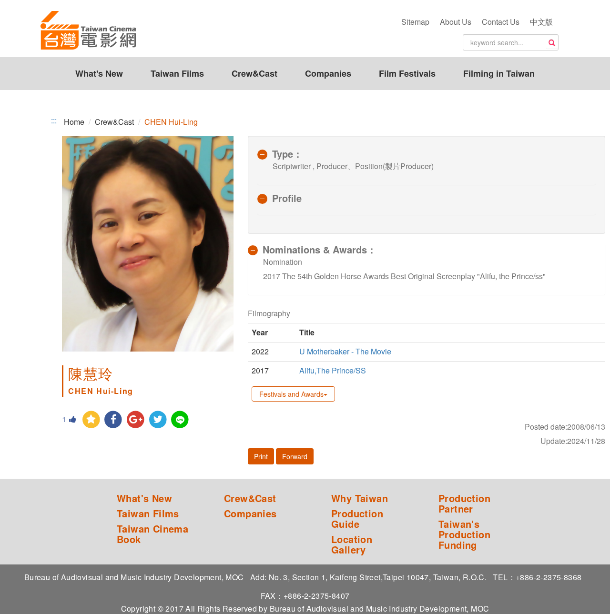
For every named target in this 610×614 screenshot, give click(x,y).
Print (261, 456)
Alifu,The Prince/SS (333, 370)
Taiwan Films (177, 73)
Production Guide (357, 518)
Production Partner (464, 503)
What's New (99, 73)
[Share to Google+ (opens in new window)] (135, 420)
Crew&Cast (254, 73)
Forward (294, 456)
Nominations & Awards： (319, 249)
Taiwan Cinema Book (152, 533)
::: (54, 120)
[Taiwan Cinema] (88, 31)
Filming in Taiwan (499, 73)
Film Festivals (407, 73)
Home (74, 121)
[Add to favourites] (91, 420)
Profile (287, 198)
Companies (328, 73)
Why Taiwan (359, 498)
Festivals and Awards (291, 394)
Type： (287, 154)
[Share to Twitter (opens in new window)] (158, 420)
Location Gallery (351, 544)
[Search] (552, 43)
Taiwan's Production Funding (464, 534)
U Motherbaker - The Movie (345, 351)
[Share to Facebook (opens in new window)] (113, 420)
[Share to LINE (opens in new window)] (180, 420)
